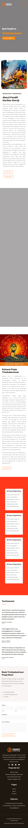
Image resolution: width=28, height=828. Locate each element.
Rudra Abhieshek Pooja (14, 777)
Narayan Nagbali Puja (14, 779)
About (14, 791)
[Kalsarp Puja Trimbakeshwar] (7, 4)
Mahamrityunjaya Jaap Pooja (14, 774)
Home (14, 789)
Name (4, 705)
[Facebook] (12, 764)
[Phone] (26, 417)
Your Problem (6, 722)
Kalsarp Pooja (14, 772)
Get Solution (8, 735)
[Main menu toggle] (25, 4)
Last (16, 710)
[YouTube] (19, 764)
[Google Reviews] (9, 764)
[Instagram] (15, 764)
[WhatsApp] (26, 413)
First (3, 710)
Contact (14, 793)
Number (4, 714)
